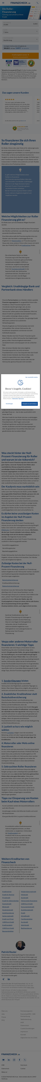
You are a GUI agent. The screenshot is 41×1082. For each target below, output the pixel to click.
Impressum (21, 398)
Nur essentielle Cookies (32, 377)
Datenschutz (15, 398)
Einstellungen (9, 403)
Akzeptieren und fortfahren (30, 403)
